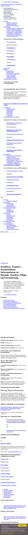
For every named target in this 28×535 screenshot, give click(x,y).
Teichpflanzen (18, 30)
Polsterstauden (10, 56)
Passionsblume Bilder (6, 409)
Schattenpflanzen (18, 32)
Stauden (8, 29)
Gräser (8, 30)
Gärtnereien (9, 158)
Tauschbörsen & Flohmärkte (13, 73)
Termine (5, 69)
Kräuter (8, 36)
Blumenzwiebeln (11, 159)
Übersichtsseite (10, 203)
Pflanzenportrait (4, 263)
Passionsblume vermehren (10, 305)
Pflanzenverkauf (7, 12)
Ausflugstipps (7, 496)
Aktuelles (6, 21)
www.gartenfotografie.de (11, 294)
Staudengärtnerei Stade (13, 185)
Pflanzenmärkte (7, 16)
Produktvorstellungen (12, 24)
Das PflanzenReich (11, 225)
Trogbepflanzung (11, 48)
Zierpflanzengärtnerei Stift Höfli (15, 176)
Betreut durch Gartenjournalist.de (11, 1)
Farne (12, 30)
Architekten (9, 163)
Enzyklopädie (7, 26)
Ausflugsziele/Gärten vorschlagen (11, 117)
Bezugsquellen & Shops (9, 221)
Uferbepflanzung (11, 65)
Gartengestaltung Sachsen (13, 229)
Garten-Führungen (11, 76)
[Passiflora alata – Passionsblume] (7, 424)
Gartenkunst (16, 162)
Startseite (6, 489)
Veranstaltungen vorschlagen (10, 79)
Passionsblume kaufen (6, 407)
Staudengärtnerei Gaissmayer (14, 194)
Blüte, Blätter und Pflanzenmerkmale (12, 303)
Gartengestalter (17, 163)
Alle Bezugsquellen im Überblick (8, 485)
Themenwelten (20, 28)
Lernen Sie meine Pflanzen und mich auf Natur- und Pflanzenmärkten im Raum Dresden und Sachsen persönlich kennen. (15, 507)
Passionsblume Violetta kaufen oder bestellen (14, 308)
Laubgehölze (10, 33)
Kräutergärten (10, 111)
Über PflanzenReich (8, 8)
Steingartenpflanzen (16, 29)
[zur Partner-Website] (1, 440)
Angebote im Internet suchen (8, 482)
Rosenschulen (17, 155)
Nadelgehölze (17, 33)
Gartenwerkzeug (19, 161)
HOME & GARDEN (6, 443)
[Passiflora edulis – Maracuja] (7, 427)
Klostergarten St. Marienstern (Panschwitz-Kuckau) (14, 130)
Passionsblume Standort (14, 408)
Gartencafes (9, 114)
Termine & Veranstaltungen (10, 207)
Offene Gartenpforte (11, 75)
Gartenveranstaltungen (9, 494)
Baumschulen (10, 155)
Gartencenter (17, 158)
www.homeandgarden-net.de (15, 451)
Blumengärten (10, 110)
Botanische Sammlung (12, 226)
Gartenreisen (10, 115)
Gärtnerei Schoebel (5, 473)
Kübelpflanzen (19, 34)
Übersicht (9, 209)
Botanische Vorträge (11, 77)
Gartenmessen (10, 71)
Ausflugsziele (7, 107)
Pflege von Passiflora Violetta (10, 307)
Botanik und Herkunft (9, 300)
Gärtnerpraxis (7, 68)
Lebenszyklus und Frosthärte (10, 301)
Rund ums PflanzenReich (13, 25)
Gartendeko (9, 162)
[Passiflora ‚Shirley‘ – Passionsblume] (7, 426)
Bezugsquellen (7, 154)
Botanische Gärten (11, 109)
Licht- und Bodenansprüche (10, 304)
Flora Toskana (4, 465)
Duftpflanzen (15, 36)
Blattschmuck (10, 32)
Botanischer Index (11, 28)
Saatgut (18, 159)
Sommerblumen (10, 34)
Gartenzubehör (10, 161)
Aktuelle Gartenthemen (12, 22)
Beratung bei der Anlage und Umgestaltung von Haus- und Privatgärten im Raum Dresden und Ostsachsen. (15, 518)
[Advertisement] (14, 247)
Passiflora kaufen (5, 408)
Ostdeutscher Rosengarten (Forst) (15, 140)
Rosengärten (9, 113)
